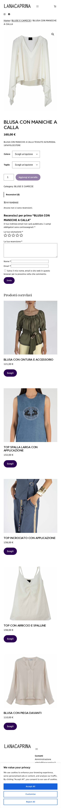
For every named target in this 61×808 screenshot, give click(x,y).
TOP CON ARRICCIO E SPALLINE (25, 625)
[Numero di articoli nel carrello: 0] (55, 6)
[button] (52, 34)
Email (7, 266)
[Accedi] (46, 6)
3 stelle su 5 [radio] (13, 235)
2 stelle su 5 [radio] (9, 235)
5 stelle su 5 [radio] (21, 235)
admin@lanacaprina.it (45, 762)
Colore (7, 154)
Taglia (7, 164)
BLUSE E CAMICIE (21, 20)
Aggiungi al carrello (28, 177)
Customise (31, 794)
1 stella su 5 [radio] (5, 235)
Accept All (30, 786)
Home (7, 20)
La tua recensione (13, 241)
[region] (30, 785)
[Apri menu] (37, 6)
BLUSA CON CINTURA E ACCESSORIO (28, 359)
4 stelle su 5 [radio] (17, 235)
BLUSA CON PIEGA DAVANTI (23, 712)
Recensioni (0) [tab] (13, 194)
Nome (7, 261)
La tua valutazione (13, 232)
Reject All (30, 802)
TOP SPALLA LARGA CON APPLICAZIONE (21, 448)
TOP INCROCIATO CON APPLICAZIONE (29, 538)
